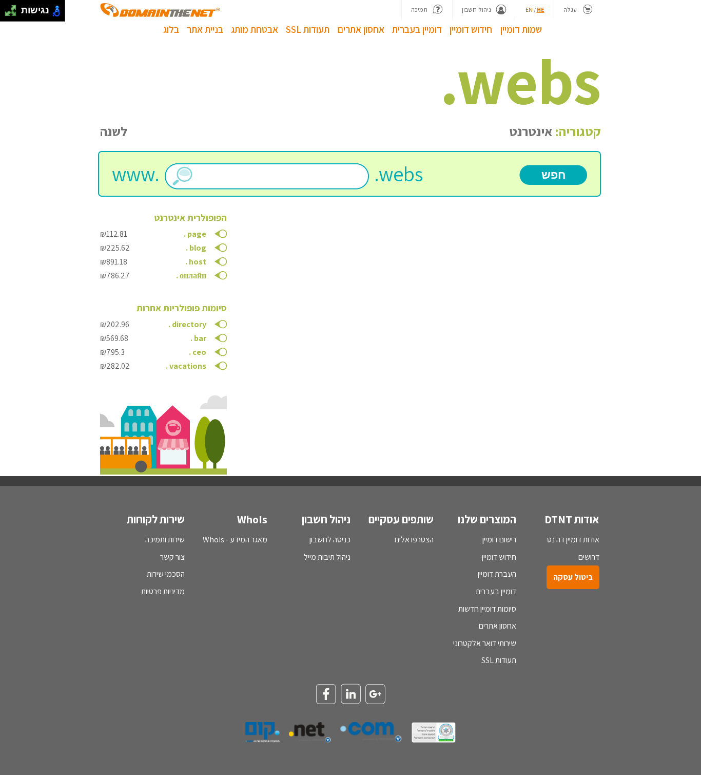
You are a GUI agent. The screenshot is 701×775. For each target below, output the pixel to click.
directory (189, 324)
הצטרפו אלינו (414, 539)
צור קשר (172, 557)
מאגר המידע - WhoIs (235, 539)
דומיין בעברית (417, 29)
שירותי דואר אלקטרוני (484, 643)
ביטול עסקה (573, 577)
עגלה (570, 9)
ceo (199, 352)
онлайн (193, 275)
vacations (187, 366)
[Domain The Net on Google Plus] (375, 695)
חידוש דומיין (471, 29)
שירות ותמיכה (165, 539)
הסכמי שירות (166, 574)
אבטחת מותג (254, 29)
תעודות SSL (307, 29)
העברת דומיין (497, 574)
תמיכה (419, 9)
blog (197, 247)
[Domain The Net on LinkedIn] (350, 694)
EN (529, 9)
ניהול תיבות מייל (327, 557)
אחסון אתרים (360, 29)
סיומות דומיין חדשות (487, 608)
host (197, 261)
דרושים (588, 557)
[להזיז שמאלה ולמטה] (8, 13)
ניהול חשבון (476, 9)
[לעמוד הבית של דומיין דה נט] (160, 10)
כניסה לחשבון (329, 539)
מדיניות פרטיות (163, 591)
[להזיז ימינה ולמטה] (13, 13)
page (196, 234)
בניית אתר (205, 29)
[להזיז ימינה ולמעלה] (13, 8)
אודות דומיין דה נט (573, 539)
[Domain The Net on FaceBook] (326, 695)
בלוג (171, 29)
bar (200, 338)
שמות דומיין (521, 29)
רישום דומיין (499, 539)
